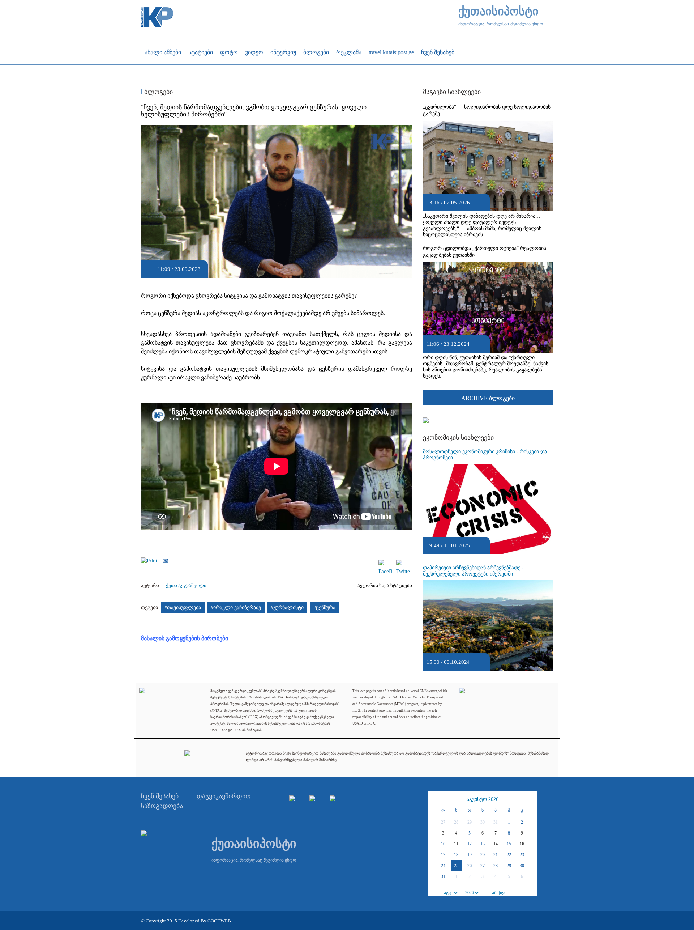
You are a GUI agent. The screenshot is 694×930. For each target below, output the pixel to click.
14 (495, 843)
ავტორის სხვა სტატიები (384, 585)
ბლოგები (157, 91)
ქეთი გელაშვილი (186, 585)
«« (434, 799)
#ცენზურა (324, 607)
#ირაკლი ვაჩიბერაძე (236, 607)
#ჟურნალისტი (287, 607)
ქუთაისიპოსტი (498, 11)
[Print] (151, 560)
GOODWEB (219, 920)
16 (522, 843)
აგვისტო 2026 (482, 799)
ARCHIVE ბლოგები (488, 398)
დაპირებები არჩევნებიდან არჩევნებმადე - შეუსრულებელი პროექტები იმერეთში (473, 571)
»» (530, 799)
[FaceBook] (385, 563)
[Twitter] (403, 563)
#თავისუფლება (182, 607)
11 (456, 843)
